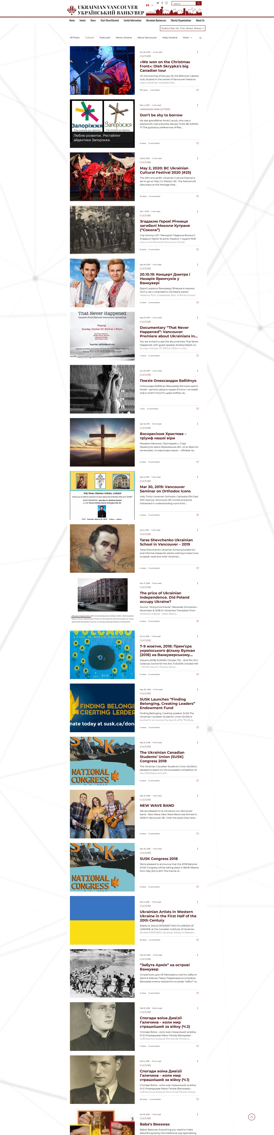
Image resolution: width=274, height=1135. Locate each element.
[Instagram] (166, 3)
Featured (105, 37)
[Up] (251, 1117)
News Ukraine (124, 37)
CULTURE (145, 56)
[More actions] (198, 52)
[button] (182, 28)
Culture (89, 37)
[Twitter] (158, 3)
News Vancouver (147, 37)
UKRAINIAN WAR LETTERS (155, 109)
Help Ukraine (169, 37)
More (186, 37)
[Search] (198, 3)
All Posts (74, 37)
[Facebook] (162, 3)
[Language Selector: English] (149, 5)
